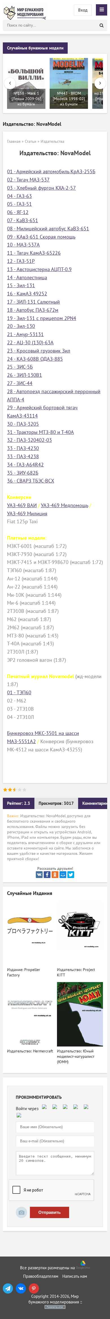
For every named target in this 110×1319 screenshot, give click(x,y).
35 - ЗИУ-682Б (22, 473)
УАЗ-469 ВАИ (22, 506)
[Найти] (101, 25)
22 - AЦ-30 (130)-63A (30, 343)
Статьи (30, 141)
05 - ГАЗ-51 (19, 204)
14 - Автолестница (27, 278)
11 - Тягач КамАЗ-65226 (34, 253)
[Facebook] (47, 874)
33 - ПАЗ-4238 (23, 457)
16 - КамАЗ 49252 (27, 294)
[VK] (21, 1288)
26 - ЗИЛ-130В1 (24, 375)
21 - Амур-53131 (25, 335)
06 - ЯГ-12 (17, 212)
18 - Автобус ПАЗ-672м (32, 310)
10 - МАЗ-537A (23, 245)
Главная (14, 141)
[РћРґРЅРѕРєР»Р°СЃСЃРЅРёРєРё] (55, 874)
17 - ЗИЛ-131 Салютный (33, 302)
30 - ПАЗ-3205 (23, 424)
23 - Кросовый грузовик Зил (38, 351)
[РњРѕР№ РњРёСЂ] (63, 874)
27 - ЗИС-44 (19, 383)
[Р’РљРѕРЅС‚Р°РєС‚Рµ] (39, 874)
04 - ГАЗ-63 (19, 196)
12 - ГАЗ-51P (21, 261)
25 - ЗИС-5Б (20, 367)
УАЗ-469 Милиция (27, 514)
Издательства (52, 141)
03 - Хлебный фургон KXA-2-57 (41, 188)
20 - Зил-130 (21, 326)
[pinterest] (34, 1288)
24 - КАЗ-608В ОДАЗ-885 (35, 359)
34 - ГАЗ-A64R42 (25, 465)
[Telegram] (8, 1288)
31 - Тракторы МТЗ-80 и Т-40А (40, 432)
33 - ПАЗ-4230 (23, 448)
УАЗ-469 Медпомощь (64, 506)
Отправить (49, 1212)
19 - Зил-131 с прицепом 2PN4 (41, 318)
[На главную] (25, 10)
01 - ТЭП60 (19, 693)
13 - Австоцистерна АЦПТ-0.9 (39, 270)
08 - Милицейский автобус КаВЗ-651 (48, 229)
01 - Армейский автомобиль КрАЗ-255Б (51, 172)
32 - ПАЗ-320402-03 (29, 440)
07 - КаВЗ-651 (22, 221)
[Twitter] (70, 874)
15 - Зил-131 (21, 286)
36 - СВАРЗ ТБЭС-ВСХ (30, 481)
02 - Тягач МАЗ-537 (28, 180)
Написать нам (74, 1276)
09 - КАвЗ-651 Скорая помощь (41, 237)
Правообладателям (40, 1276)
